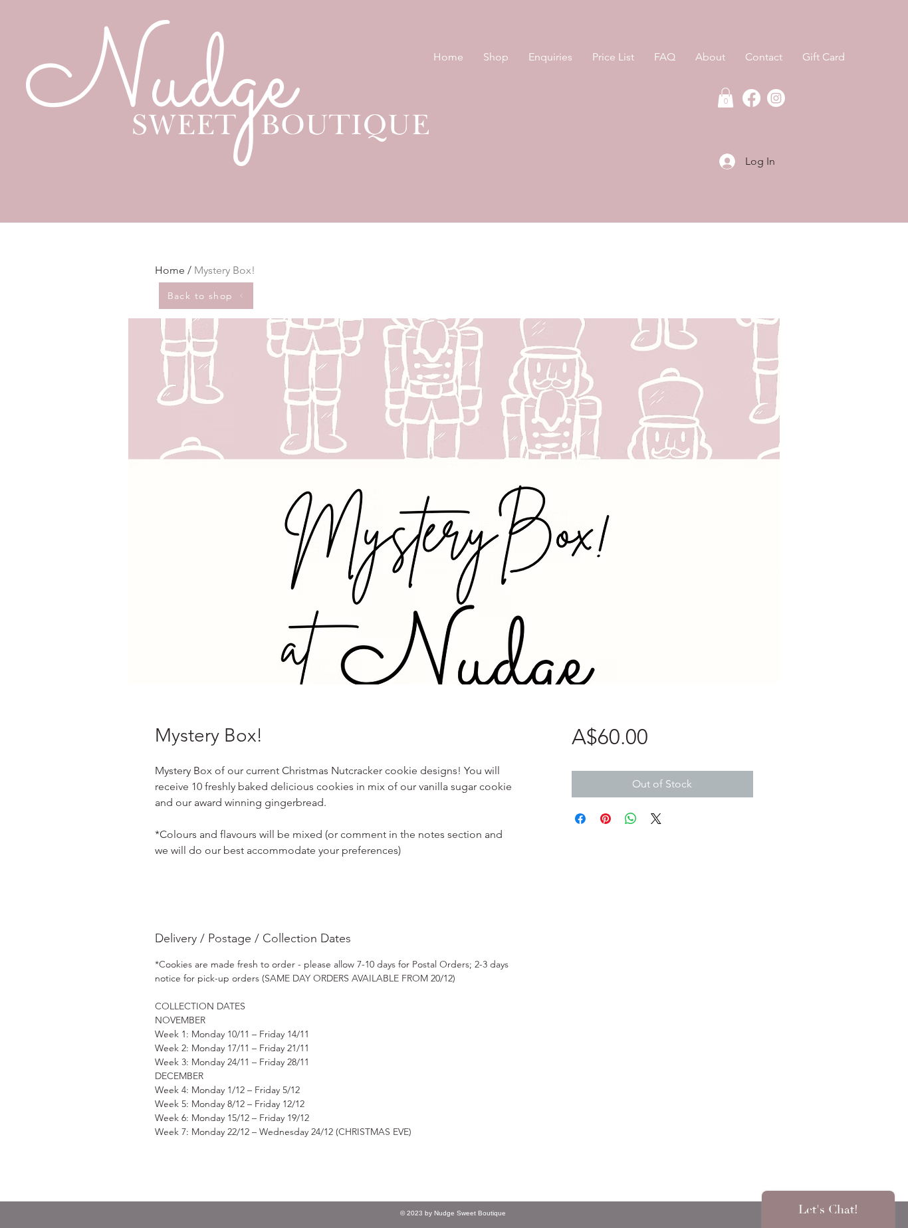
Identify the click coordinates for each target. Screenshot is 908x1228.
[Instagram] (776, 98)
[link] (725, 98)
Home (170, 270)
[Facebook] (751, 98)
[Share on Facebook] (580, 819)
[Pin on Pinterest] (606, 819)
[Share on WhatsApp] (631, 819)
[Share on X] (656, 819)
